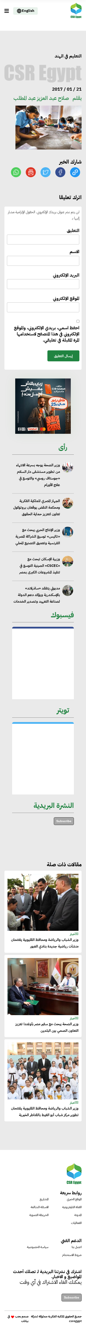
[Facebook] (60, 172)
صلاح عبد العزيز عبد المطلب (41, 98)
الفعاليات (76, 1223)
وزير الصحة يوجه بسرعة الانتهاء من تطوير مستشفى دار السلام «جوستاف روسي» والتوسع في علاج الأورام (38, 475)
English (28, 10)
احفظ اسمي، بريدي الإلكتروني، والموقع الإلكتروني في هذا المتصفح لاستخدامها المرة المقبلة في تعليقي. (46, 334)
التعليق (73, 230)
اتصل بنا (77, 1247)
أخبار (73, 934)
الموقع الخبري (74, 1199)
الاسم (74, 252)
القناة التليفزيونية (72, 1207)
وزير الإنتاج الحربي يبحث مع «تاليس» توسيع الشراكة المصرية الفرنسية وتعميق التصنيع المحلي (37, 536)
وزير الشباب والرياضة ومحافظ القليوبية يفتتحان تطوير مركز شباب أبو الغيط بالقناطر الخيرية (45, 1112)
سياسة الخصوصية (38, 1247)
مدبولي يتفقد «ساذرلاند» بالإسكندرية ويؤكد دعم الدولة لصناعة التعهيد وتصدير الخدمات (36, 594)
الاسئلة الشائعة (40, 1207)
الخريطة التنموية (39, 1215)
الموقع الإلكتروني (66, 298)
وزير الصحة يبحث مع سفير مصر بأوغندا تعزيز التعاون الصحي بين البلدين (47, 1027)
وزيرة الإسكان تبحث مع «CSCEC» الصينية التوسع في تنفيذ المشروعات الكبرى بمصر (39, 566)
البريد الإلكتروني (66, 275)
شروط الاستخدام (72, 1255)
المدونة (78, 1215)
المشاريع (44, 1199)
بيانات (24, 1321)
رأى (62, 447)
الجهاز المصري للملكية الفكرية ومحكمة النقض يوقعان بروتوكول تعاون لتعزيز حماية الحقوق (36, 507)
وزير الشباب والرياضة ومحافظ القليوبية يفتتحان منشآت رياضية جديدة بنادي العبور (45, 943)
